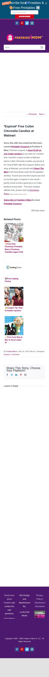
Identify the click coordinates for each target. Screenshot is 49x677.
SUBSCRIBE (24, 16)
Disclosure (39, 603)
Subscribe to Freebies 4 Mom (18, 200)
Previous (33, 114)
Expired (6, 354)
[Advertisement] (24, 78)
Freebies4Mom (11, 351)
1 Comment (15, 354)
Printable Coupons (20, 147)
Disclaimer (40, 606)
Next (41, 114)
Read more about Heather (9, 599)
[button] (24, 9)
